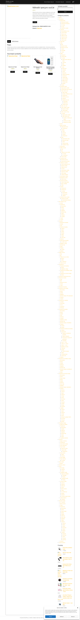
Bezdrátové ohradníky (64, 222)
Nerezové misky (65, 140)
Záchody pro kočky (64, 198)
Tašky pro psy (63, 38)
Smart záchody (63, 458)
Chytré (63, 71)
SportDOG (63, 406)
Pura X (61, 304)
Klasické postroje (64, 159)
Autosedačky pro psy (65, 31)
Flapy (61, 279)
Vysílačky (63, 216)
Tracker (61, 218)
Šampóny (64, 98)
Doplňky (62, 209)
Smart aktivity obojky (64, 443)
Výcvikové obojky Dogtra (65, 496)
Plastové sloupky (65, 351)
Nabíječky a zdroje (63, 243)
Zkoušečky (64, 340)
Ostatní (62, 49)
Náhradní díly (63, 212)
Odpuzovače (39, 28)
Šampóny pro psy (65, 99)
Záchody (61, 186)
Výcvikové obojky (60, 2)
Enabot (62, 454)
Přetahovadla (63, 56)
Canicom (63, 391)
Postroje (62, 168)
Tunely (62, 52)
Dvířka (61, 43)
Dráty (61, 225)
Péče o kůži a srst (64, 90)
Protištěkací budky (64, 478)
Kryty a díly (62, 384)
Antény (62, 207)
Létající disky (64, 77)
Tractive (61, 219)
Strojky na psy (65, 104)
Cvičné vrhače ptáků (65, 182)
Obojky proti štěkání (63, 424)
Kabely (62, 230)
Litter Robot (62, 303)
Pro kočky (63, 25)
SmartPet (60, 439)
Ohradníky (68, 2)
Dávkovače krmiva (64, 126)
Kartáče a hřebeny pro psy (67, 93)
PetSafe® (63, 50)
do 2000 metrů (64, 242)
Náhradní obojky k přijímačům (65, 387)
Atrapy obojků (62, 378)
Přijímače (63, 215)
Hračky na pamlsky (65, 74)
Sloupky (62, 233)
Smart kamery (62, 452)
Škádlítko (64, 65)
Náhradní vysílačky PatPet (66, 417)
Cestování (62, 29)
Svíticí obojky (63, 173)
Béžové (62, 258)
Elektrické (63, 485)
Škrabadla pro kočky (64, 177)
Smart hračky (62, 446)
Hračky (61, 53)
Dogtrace (63, 394)
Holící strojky (64, 92)
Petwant (64, 134)
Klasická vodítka (64, 165)
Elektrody (62, 239)
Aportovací (64, 68)
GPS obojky (62, 467)
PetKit (63, 131)
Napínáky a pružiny (64, 346)
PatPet (62, 400)
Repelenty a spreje (64, 28)
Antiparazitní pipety (64, 22)
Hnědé (62, 259)
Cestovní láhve (64, 32)
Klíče (62, 44)
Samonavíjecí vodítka (65, 170)
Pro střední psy (64, 491)
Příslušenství (64, 128)
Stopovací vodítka (64, 171)
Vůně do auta (63, 40)
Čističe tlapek (64, 110)
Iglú (62, 150)
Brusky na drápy (65, 108)
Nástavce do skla (64, 47)
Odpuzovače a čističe (65, 87)
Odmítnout (62, 616)
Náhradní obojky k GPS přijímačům (66, 295)
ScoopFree (62, 306)
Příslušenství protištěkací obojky (66, 270)
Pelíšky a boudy (63, 147)
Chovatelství (61, 19)
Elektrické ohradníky (64, 227)
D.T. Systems (62, 502)
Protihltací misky (65, 144)
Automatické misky (66, 138)
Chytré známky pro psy (65, 164)
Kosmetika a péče (63, 86)
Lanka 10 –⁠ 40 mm (64, 343)
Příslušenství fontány (63, 286)
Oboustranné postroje (65, 161)
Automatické (64, 192)
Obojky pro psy (64, 167)
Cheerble (64, 70)
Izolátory (62, 228)
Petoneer (64, 132)
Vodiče (62, 236)
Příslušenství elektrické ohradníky (66, 328)
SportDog (64, 539)
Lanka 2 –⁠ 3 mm (64, 345)
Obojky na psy (9, 1)
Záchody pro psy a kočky (64, 197)
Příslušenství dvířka (62, 277)
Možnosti (73, 616)
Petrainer (63, 402)
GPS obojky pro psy (62, 201)
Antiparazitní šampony (65, 23)
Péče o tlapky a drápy (65, 107)
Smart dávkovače (63, 445)
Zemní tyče (63, 237)
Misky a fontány (63, 125)
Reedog (63, 83)
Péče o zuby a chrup (65, 111)
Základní (64, 195)
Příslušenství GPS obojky (63, 288)
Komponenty (63, 331)
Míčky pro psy (65, 80)
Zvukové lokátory (63, 497)
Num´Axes (63, 399)
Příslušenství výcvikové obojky (65, 273)
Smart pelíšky (62, 457)
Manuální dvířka (64, 46)
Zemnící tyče (63, 355)
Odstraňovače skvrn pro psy (66, 89)
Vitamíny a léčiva (62, 464)
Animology (65, 101)
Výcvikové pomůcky (63, 180)
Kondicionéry (64, 95)
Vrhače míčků (63, 450)
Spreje (62, 271)
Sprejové (63, 494)
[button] (77, 607)
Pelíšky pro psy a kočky (65, 152)
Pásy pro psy (63, 34)
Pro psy (62, 26)
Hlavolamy (64, 73)
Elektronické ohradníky (64, 240)
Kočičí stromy (63, 179)
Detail (35, 22)
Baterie (60, 17)
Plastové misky (65, 143)
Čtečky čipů (62, 41)
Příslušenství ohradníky (64, 266)
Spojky (62, 234)
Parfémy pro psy (65, 96)
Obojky (62, 213)
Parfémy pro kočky (67, 120)
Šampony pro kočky (67, 122)
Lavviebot (62, 301)
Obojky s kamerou (63, 441)
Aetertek (62, 390)
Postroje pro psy (63, 158)
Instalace (62, 318)
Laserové (64, 62)
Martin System (64, 488)
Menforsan (66, 102)
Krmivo (61, 123)
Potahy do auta (64, 37)
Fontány (62, 129)
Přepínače (63, 348)
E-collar (62, 396)
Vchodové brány (64, 354)
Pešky (62, 185)
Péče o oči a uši (64, 105)
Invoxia (61, 203)
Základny (61, 251)
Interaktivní (63, 55)
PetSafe (62, 249)
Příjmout (50, 616)
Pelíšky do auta (64, 35)
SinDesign (62, 307)
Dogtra (62, 393)
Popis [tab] (9, 41)
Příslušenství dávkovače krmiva (65, 276)
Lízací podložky (65, 78)
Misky (62, 137)
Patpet (62, 490)
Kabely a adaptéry (65, 336)
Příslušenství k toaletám (63, 300)
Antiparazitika (62, 20)
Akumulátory (63, 206)
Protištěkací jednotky (64, 438)
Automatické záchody (66, 200)
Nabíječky (63, 210)
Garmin (62, 397)
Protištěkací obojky (49, 2)
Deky (62, 149)
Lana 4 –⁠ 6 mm (64, 342)
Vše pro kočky (63, 156)
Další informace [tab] (15, 41)
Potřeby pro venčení (64, 162)
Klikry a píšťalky (64, 183)
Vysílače (61, 298)
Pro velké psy (64, 155)
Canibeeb (63, 499)
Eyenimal (63, 455)
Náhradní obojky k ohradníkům (65, 322)
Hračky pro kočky (64, 448)
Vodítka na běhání (64, 174)
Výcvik (60, 466)
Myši (63, 64)
